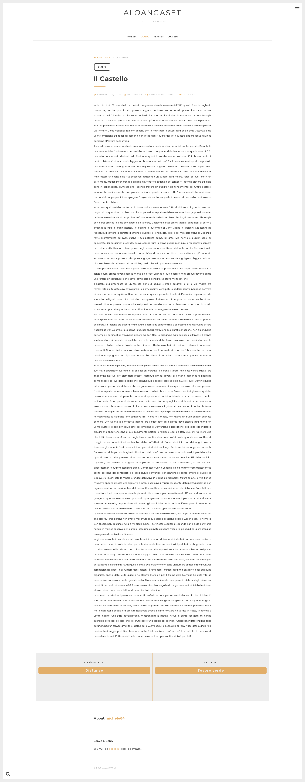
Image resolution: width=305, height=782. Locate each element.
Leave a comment (162, 94)
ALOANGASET (153, 12)
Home (99, 57)
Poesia (131, 36)
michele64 (134, 94)
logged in (114, 748)
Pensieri (158, 36)
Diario (145, 36)
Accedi (173, 36)
